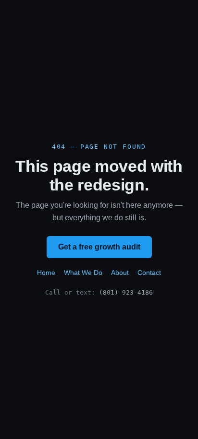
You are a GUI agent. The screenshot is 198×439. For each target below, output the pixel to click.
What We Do (83, 272)
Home (46, 272)
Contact (149, 272)
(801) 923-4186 (126, 292)
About (120, 272)
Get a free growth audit (99, 247)
